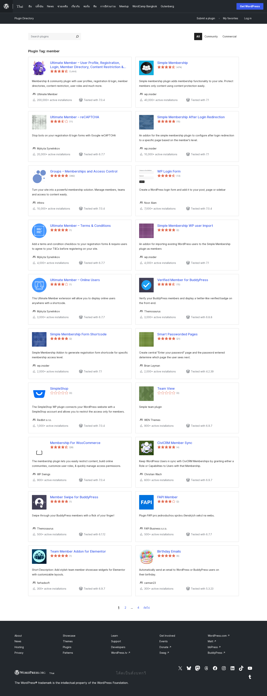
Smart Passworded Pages (177, 334)
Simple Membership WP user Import (185, 226)
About (18, 635)
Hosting (19, 647)
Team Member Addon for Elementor (78, 551)
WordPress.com (219, 635)
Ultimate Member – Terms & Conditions (80, 226)
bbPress (214, 647)
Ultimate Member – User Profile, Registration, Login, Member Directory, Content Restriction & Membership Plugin (87, 65)
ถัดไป (146, 607)
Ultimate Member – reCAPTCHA (74, 117)
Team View (166, 388)
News (18, 641)
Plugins (67, 647)
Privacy (19, 652)
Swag (164, 652)
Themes (68, 641)
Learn (114, 635)
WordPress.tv (120, 652)
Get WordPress (250, 6)
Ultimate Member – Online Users (75, 280)
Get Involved (167, 635)
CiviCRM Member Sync (174, 443)
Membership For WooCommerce (75, 443)
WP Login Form (169, 171)
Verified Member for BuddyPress (182, 280)
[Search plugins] (77, 36)
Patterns (68, 652)
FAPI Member (167, 497)
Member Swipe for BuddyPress (74, 497)
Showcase (69, 635)
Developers (118, 647)
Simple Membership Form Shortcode (78, 334)
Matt (212, 641)
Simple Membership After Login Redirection (191, 117)
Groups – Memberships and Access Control (83, 171)
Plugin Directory (24, 18)
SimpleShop (59, 388)
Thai (51, 673)
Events (163, 641)
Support (116, 641)
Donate (165, 647)
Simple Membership (172, 63)
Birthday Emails (169, 551)
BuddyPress (216, 652)
